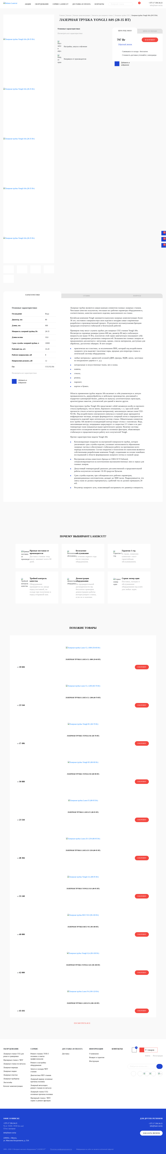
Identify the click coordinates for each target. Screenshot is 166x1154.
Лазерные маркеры (10, 1067)
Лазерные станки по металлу (14, 1064)
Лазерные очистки (10, 1075)
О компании (94, 1054)
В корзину (150, 40)
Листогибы (7, 1082)
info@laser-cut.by (156, 5)
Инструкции (94, 1061)
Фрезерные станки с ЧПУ (13, 1060)
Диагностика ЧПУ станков (40, 1075)
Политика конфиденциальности (61, 1149)
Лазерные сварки (10, 1071)
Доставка (65, 1054)
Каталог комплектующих (13, 1086)
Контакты (117, 1049)
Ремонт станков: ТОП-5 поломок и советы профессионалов (39, 1056)
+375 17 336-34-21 (156, 3)
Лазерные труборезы (11, 1079)
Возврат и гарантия (96, 1057)
